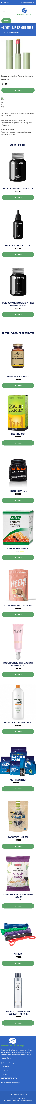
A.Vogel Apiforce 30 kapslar (18, 548)
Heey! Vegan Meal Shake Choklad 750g (18, 605)
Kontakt (18, 1098)
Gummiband (18, 954)
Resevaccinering (8, 1063)
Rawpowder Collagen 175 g (18, 837)
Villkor (24, 1098)
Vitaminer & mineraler (25, 76)
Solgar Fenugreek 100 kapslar (18, 376)
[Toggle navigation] (3, 11)
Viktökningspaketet (18, 780)
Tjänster (6, 1067)
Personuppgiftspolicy (11, 1101)
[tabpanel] (18, 54)
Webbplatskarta (26, 1101)
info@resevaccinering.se (27, 2)
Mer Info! (18, 90)
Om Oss (5, 1071)
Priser (6, 21)
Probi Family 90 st (18, 434)
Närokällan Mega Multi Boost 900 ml (18, 722)
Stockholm (6, 2)
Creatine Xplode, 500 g (18, 491)
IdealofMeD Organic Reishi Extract (18, 245)
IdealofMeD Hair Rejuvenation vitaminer (18, 188)
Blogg (12, 1098)
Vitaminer (13, 76)
